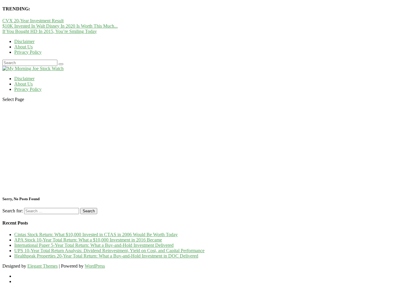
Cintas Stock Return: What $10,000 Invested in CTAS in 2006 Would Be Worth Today (96, 234)
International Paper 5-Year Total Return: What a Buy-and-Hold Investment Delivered (94, 245)
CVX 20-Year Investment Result (33, 20)
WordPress (95, 266)
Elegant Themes (42, 266)
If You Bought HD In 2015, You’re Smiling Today (49, 31)
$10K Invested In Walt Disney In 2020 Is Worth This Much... (60, 26)
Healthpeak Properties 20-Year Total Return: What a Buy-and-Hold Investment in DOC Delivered (106, 255)
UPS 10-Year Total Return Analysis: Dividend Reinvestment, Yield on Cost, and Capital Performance (109, 250)
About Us (23, 46)
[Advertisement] (203, 148)
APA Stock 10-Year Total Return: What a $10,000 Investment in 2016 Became (88, 239)
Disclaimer (24, 41)
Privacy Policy (28, 52)
